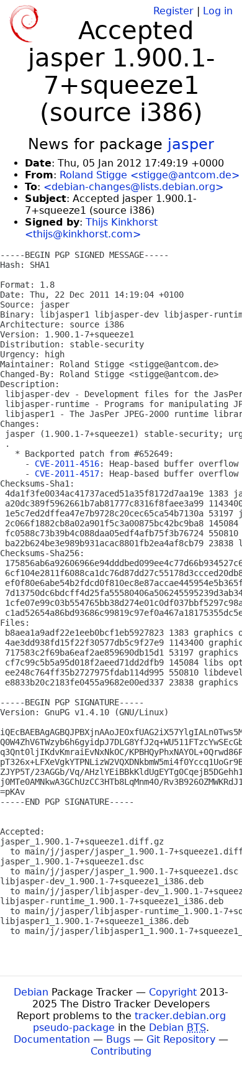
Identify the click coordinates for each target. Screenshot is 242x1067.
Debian (31, 992)
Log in (218, 11)
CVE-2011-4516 (67, 464)
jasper (191, 144)
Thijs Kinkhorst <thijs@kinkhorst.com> (91, 228)
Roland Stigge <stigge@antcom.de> (150, 175)
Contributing (121, 1051)
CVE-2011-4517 (67, 474)
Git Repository (180, 1039)
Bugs (118, 1039)
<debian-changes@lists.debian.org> (133, 187)
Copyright (173, 992)
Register (173, 11)
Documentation (52, 1039)
